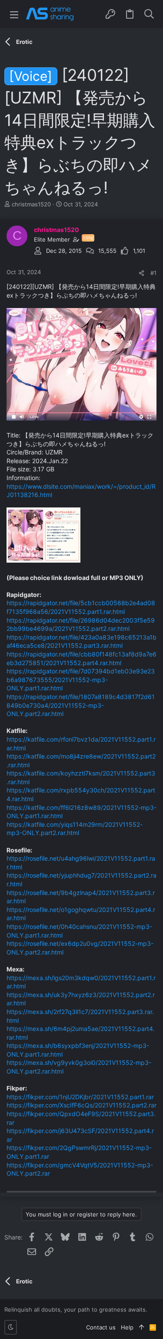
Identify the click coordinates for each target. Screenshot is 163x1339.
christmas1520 (31, 204)
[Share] (141, 273)
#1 (153, 272)
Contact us (101, 1327)
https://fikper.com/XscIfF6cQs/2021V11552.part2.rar (81, 1105)
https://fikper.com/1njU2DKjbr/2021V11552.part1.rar (80, 1096)
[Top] (141, 1327)
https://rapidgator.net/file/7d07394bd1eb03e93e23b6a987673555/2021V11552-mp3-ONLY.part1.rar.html (81, 679)
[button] (14, 14)
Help (127, 1327)
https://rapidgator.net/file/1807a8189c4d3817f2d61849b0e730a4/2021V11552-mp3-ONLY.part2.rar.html (81, 705)
